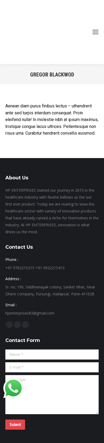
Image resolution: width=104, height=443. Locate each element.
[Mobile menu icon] (95, 32)
